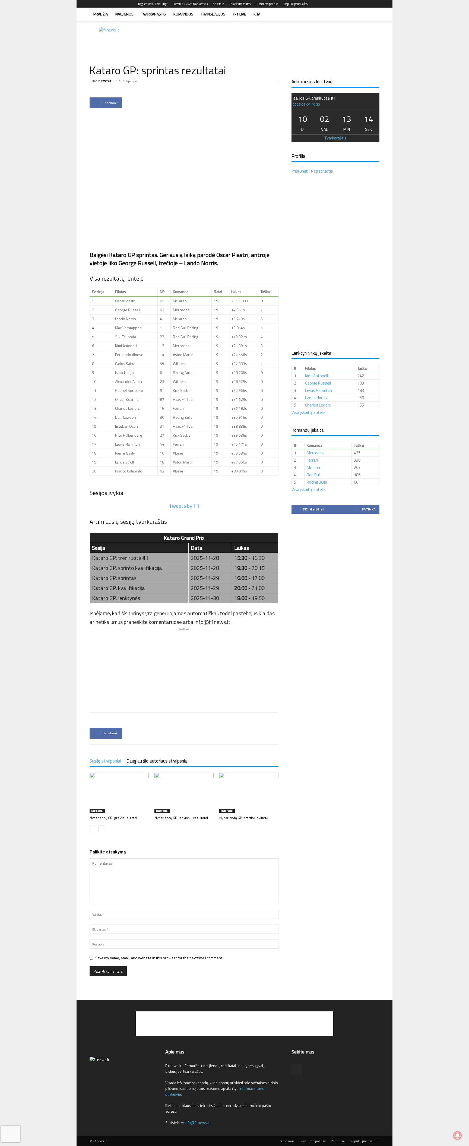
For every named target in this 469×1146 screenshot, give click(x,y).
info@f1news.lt (197, 1122)
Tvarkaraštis (153, 14)
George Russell (318, 383)
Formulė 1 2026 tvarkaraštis (190, 4)
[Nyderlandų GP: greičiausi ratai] (119, 793)
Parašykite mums (240, 4)
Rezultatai (97, 811)
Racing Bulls (317, 482)
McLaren (314, 467)
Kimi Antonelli (317, 376)
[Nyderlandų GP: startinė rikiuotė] (248, 793)
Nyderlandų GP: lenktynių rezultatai (181, 818)
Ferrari (312, 460)
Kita (256, 14)
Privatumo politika (267, 4)
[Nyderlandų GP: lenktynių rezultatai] (184, 793)
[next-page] (101, 829)
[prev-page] (93, 829)
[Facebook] (375, 4)
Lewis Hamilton (318, 390)
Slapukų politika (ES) (296, 4)
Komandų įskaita (307, 430)
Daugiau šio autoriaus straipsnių (156, 760)
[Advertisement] (280, 39)
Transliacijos (213, 14)
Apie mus (218, 4)
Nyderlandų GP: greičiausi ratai (113, 818)
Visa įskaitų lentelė (308, 412)
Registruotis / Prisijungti (153, 4)
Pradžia (100, 14)
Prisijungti (300, 171)
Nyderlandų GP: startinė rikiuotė (243, 818)
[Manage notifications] (457, 1135)
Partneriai (338, 1141)
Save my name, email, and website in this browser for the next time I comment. (159, 958)
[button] (372, 14)
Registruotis (322, 171)
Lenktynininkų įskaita (311, 353)
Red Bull (314, 475)
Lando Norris (316, 398)
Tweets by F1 (184, 505)
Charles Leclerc (318, 405)
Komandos (183, 14)
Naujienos (124, 14)
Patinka (369, 509)
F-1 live (239, 14)
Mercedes (315, 453)
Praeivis (106, 81)
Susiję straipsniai (105, 760)
